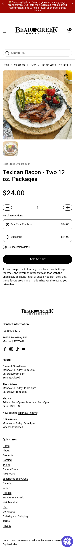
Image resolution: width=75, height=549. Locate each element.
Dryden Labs (10, 544)
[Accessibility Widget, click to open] (67, 541)
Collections (19, 65)
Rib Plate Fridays (27, 412)
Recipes (7, 492)
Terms (6, 521)
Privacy (7, 525)
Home (6, 65)
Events (6, 464)
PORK (33, 65)
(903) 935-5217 (11, 330)
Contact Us (9, 511)
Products (8, 455)
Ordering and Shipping (15, 516)
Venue (6, 488)
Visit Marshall (10, 502)
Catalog (7, 459)
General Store (10, 469)
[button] (68, 31)
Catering (7, 483)
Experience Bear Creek (15, 478)
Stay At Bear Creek (13, 497)
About (6, 450)
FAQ (5, 506)
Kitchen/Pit (9, 474)
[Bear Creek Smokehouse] (37, 31)
